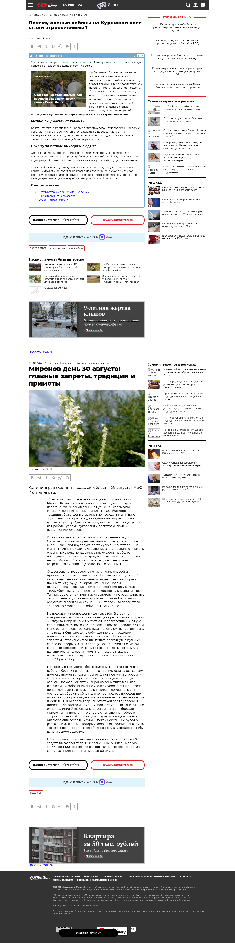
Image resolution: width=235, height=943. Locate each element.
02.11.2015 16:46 (37, 15)
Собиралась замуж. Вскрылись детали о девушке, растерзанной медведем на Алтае (182, 408)
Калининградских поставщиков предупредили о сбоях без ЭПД (177, 42)
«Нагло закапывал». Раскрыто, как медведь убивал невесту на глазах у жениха (184, 420)
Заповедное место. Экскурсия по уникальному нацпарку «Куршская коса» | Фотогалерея (121, 279)
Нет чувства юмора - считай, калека (62, 192)
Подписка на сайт (113, 876)
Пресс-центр (91, 876)
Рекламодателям (63, 880)
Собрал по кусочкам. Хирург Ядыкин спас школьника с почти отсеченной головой (184, 133)
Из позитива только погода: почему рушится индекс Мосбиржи (182, 488)
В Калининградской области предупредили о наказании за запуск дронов (177, 27)
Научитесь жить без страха (56, 196)
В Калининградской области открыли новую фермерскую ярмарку (177, 57)
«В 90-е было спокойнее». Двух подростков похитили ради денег (182, 107)
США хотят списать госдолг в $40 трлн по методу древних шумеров (181, 500)
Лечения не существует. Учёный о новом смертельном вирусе (182, 119)
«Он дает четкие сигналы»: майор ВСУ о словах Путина (181, 476)
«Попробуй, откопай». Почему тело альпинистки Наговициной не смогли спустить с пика (183, 145)
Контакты (185, 876)
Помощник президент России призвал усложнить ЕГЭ (179, 225)
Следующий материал (88, 933)
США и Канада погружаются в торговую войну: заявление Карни (182, 464)
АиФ (49, 469)
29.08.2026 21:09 (37, 363)
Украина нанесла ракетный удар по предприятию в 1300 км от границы (182, 212)
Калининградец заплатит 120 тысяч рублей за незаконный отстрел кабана (60, 267)
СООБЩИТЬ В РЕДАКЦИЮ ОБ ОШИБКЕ (97, 880)
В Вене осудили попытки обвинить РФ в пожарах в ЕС (182, 452)
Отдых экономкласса (56, 287)
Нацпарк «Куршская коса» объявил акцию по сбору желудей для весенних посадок (64, 279)
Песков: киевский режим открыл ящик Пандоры (181, 200)
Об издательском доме (66, 876)
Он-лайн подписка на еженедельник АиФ (152, 876)
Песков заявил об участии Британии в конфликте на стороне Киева (183, 188)
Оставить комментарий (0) (117, 220)
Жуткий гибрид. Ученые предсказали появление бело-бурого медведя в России (184, 372)
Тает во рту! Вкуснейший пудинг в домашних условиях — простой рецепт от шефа (183, 384)
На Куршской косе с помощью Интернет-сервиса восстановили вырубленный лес (121, 267)
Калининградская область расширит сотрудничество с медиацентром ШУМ (177, 71)
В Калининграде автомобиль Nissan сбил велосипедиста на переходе (177, 86)
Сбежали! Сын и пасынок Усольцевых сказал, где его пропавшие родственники (184, 169)
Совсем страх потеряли (54, 199)
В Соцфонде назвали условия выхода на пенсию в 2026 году (183, 237)
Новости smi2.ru (41, 352)
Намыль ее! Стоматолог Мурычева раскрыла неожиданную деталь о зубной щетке (183, 432)
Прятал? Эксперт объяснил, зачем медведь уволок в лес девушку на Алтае (183, 396)
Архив (46, 38)
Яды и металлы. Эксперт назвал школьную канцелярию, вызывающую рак (181, 157)
